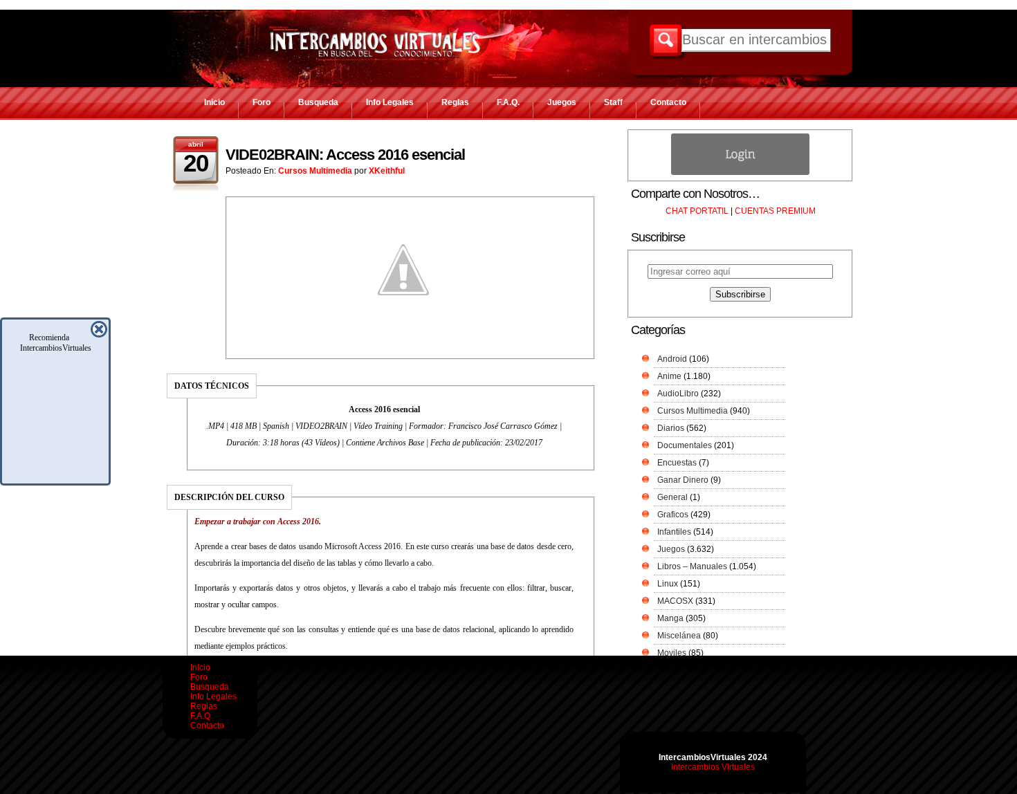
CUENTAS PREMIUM (775, 211)
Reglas (455, 102)
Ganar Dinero (682, 480)
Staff (613, 102)
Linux (667, 584)
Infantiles (674, 532)
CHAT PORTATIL (697, 211)
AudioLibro (678, 393)
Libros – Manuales (692, 566)
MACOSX (675, 601)
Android (672, 359)
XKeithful (387, 171)
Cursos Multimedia (315, 171)
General (672, 497)
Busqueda (318, 102)
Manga (670, 618)
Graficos (672, 514)
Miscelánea (679, 635)
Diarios (670, 428)
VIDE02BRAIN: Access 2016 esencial (345, 154)
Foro (262, 102)
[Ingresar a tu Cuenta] (740, 172)
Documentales (684, 445)
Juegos (561, 102)
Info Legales (390, 102)
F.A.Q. (508, 102)
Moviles (671, 653)
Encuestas (677, 463)
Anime (669, 376)
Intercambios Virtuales (713, 767)
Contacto (668, 102)
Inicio (214, 102)
